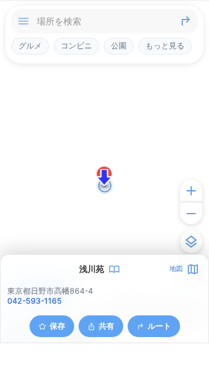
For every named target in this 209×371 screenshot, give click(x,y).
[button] (104, 177)
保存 (57, 325)
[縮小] (191, 213)
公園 (119, 45)
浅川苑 (91, 269)
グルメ (30, 45)
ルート (159, 325)
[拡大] (191, 191)
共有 (106, 325)
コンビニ (76, 45)
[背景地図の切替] (191, 242)
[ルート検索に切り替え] (186, 21)
